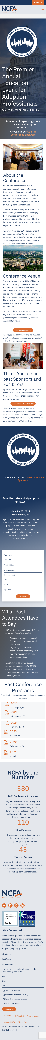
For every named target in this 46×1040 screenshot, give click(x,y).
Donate (38, 2)
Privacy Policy (23, 1022)
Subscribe (9, 1009)
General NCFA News (13, 990)
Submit (23, 596)
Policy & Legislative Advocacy (16, 999)
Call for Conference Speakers (23, 133)
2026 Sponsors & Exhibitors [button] (23, 404)
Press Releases (33, 1016)
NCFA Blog (19, 1016)
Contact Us (8, 1016)
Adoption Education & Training (16, 995)
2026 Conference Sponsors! (31, 479)
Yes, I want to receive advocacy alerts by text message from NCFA (19, 970)
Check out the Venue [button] (23, 330)
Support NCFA (9, 1022)
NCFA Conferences (12, 1003)
